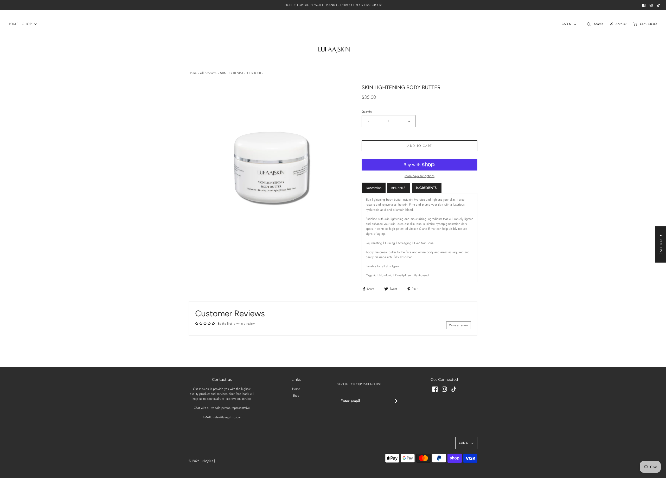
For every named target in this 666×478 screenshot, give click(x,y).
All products (208, 73)
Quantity (367, 111)
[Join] (396, 401)
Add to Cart (419, 145)
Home (13, 24)
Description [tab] (374, 187)
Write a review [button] (458, 325)
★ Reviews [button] (660, 244)
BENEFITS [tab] (398, 187)
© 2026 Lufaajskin (201, 461)
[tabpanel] (419, 237)
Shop (296, 395)
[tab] (427, 187)
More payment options (419, 176)
